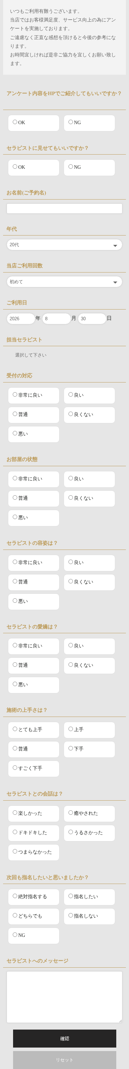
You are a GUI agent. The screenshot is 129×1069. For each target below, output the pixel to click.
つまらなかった (35, 852)
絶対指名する (32, 897)
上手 (79, 729)
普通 (23, 414)
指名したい (86, 897)
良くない (83, 414)
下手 (79, 749)
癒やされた (86, 813)
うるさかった (88, 832)
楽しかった (30, 813)
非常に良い (30, 395)
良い (79, 395)
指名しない (86, 916)
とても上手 (30, 729)
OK (21, 122)
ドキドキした (32, 832)
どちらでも (30, 916)
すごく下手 (30, 768)
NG (77, 122)
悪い (23, 433)
